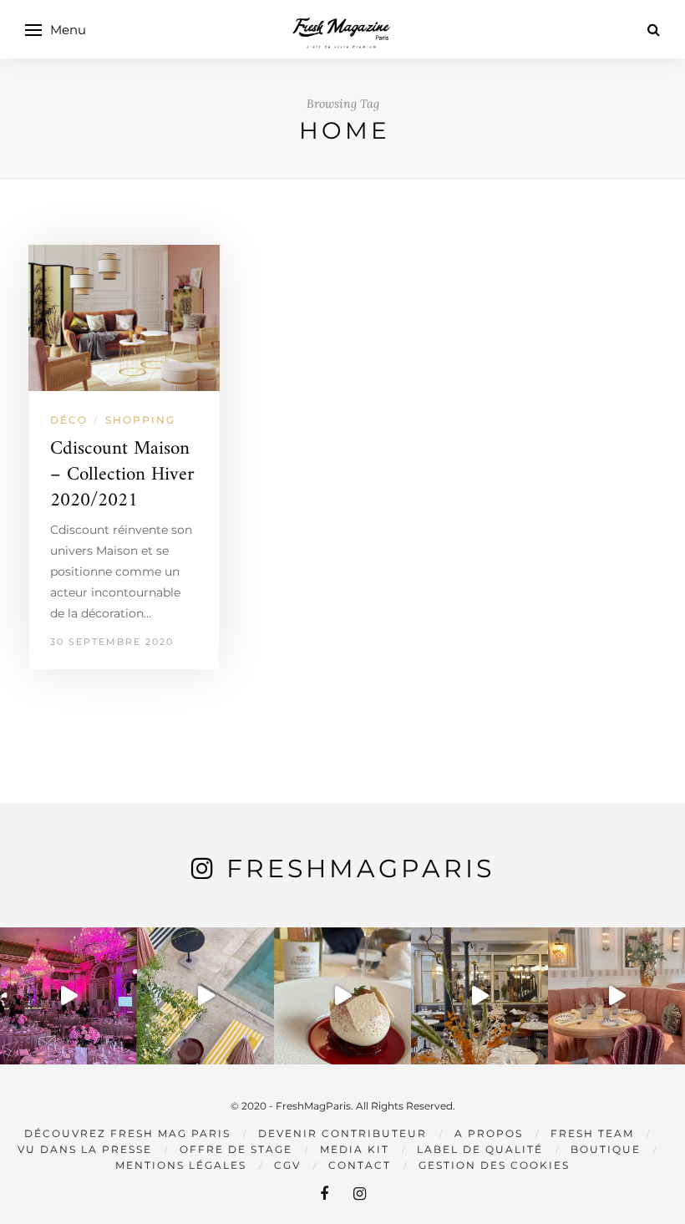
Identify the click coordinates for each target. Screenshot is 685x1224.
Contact (359, 1165)
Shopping (140, 420)
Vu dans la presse (85, 1149)
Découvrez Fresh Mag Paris (127, 1133)
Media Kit (354, 1149)
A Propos (488, 1133)
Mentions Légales (180, 1165)
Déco (69, 420)
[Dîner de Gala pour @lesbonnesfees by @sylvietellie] (68, 995)
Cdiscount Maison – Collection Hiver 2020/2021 (122, 475)
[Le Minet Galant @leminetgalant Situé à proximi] (479, 995)
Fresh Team (592, 1133)
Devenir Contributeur (342, 1133)
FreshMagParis (360, 868)
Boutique (606, 1149)
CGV (287, 1165)
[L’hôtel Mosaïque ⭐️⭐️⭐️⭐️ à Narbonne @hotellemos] (205, 995)
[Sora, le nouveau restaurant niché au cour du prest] (616, 995)
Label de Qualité (480, 1149)
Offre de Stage (236, 1149)
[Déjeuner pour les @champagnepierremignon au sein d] (342, 995)
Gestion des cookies (494, 1165)
